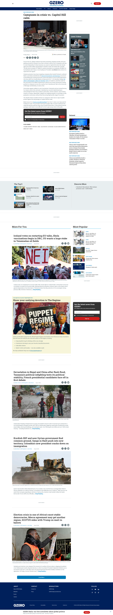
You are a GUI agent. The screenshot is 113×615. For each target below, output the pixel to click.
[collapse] (110, 611)
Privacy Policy (35, 119)
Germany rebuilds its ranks (32, 196)
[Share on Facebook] (27, 58)
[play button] (79, 43)
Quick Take (82, 63)
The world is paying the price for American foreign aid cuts (83, 81)
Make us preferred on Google (60, 54)
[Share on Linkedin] (33, 58)
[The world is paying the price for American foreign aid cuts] (75, 78)
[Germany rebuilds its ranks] (19, 197)
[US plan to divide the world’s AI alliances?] (75, 86)
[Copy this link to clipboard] (35, 58)
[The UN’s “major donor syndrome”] (79, 250)
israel (39, 126)
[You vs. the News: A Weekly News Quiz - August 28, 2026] (79, 242)
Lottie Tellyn (17, 243)
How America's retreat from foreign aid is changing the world (32, 204)
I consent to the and (35, 119)
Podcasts (55, 8)
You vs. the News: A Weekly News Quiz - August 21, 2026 (91, 235)
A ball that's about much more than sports (92, 275)
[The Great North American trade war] (19, 189)
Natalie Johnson (18, 382)
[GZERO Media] (57, 3)
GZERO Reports (82, 56)
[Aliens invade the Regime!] (48, 197)
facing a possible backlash (40, 102)
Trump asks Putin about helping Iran (92, 259)
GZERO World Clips (75, 49)
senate (30, 128)
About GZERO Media (59, 188)
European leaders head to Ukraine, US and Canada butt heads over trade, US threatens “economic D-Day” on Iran (78, 136)
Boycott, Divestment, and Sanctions (50, 76)
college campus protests (60, 126)
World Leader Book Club (82, 73)
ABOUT (16, 586)
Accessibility (43, 605)
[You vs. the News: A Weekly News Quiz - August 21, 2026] (79, 234)
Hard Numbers (89, 265)
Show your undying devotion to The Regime (36, 300)
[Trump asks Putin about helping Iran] (79, 258)
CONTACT (34, 586)
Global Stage (72, 8)
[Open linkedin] (98, 589)
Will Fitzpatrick (23, 243)
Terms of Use (41, 119)
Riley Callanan (27, 54)
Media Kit (15, 591)
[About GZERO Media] (48, 189)
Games (87, 231)
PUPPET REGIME (63, 8)
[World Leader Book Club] (75, 71)
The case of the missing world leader (83, 59)
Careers (15, 596)
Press (32, 591)
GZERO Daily (51, 589)
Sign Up (87, 612)
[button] (97, 3)
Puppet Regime (82, 70)
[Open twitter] (92, 589)
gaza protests (44, 126)
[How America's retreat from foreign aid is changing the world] (19, 204)
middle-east (26, 128)
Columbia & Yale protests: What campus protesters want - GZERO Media (86, 187)
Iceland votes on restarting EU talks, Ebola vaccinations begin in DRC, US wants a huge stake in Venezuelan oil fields (40, 238)
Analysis (88, 248)
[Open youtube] (95, 589)
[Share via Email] (38, 58)
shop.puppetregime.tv (36, 350)
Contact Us (33, 589)
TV (44, 8)
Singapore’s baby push (91, 267)
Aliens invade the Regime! (61, 196)
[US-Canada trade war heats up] (75, 65)
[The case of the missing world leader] (75, 58)
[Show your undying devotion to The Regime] (41, 318)
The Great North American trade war (32, 188)
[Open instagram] (95, 592)
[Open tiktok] (98, 592)
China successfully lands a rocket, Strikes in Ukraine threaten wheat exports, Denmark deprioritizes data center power (77, 161)
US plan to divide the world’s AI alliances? (83, 86)
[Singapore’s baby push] (79, 266)
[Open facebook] (92, 592)
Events (15, 594)
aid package (50, 126)
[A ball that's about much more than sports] (79, 274)
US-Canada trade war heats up (83, 66)
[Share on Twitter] (30, 58)
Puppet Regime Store (29, 297)
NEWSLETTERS (53, 586)
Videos (49, 8)
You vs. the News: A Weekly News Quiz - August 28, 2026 (91, 243)
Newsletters (39, 8)
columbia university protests (30, 126)
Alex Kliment (29, 243)
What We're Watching (28, 12)
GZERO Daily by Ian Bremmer (55, 591)
